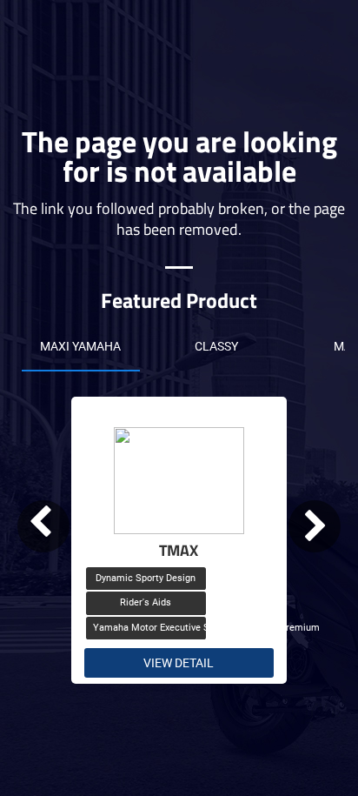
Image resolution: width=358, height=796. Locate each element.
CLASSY (216, 346)
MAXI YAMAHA (80, 346)
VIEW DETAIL (178, 663)
